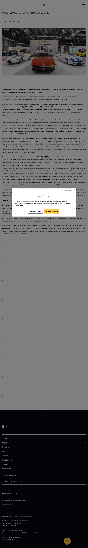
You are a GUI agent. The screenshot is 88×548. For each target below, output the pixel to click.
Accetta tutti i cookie (51, 211)
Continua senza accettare (68, 190)
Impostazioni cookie (36, 211)
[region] (44, 202)
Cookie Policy (19, 205)
